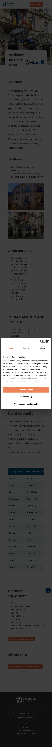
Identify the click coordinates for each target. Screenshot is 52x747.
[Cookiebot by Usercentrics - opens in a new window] (38, 341)
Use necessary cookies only (26, 404)
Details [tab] (26, 348)
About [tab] (42, 348)
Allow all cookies (26, 390)
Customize (24, 397)
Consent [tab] (9, 348)
